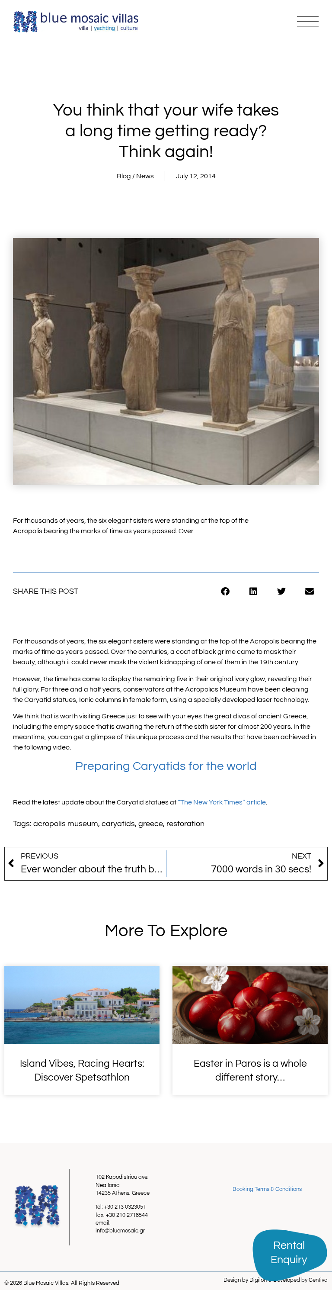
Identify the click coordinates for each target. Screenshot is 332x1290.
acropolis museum (65, 824)
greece (150, 824)
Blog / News (135, 176)
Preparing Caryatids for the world (166, 766)
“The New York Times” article (222, 802)
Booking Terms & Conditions (267, 1189)
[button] (225, 591)
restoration (185, 824)
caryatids (118, 824)
